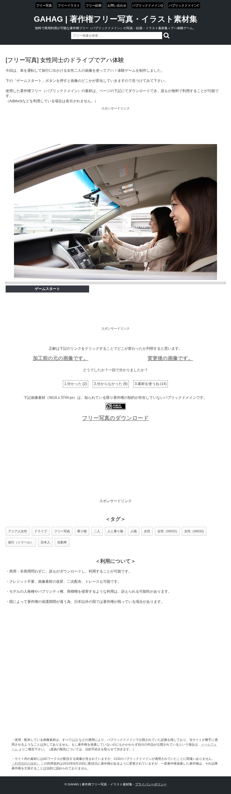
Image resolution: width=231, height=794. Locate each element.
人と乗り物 (115, 531)
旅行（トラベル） (20, 542)
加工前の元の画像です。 (60, 358)
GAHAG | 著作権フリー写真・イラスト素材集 (115, 18)
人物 (133, 531)
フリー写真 (44, 5)
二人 (97, 531)
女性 (147, 531)
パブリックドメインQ (147, 5)
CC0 (75, 740)
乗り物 (82, 531)
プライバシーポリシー (151, 784)
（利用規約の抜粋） (26, 763)
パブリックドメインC (184, 5)
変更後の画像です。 (170, 358)
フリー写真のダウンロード (115, 418)
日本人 (45, 542)
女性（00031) (167, 531)
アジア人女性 (17, 531)
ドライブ (40, 531)
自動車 (62, 542)
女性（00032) (194, 531)
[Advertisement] (115, 126)
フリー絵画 (94, 5)
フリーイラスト (69, 5)
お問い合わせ (116, 5)
